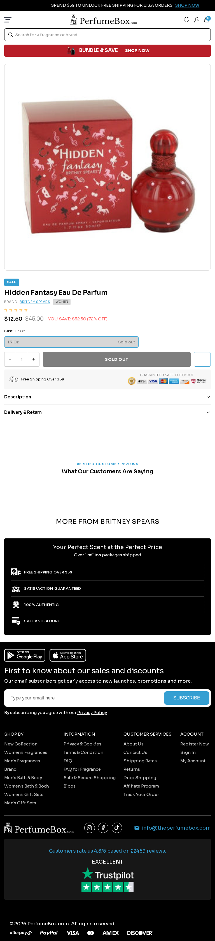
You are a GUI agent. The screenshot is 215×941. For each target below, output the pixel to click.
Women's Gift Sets (23, 794)
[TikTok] (117, 828)
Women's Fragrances (25, 752)
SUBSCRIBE (186, 698)
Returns (131, 769)
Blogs (70, 786)
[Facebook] (103, 828)
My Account (192, 760)
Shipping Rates (140, 760)
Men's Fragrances (22, 760)
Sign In (188, 752)
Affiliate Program (141, 786)
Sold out (116, 359)
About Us (133, 744)
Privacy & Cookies (82, 744)
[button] (15, 310)
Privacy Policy (92, 712)
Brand (10, 769)
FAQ (68, 760)
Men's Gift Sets (20, 802)
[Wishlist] (187, 19)
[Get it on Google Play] (24, 655)
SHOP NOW (137, 50)
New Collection (21, 744)
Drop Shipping (139, 777)
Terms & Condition (83, 752)
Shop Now (179, 5)
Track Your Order (141, 794)
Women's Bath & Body (26, 786)
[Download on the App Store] (68, 655)
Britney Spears (35, 302)
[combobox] (107, 34)
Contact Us (135, 752)
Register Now (194, 744)
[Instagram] (89, 828)
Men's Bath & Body (23, 777)
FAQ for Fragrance (82, 769)
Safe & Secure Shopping (90, 777)
